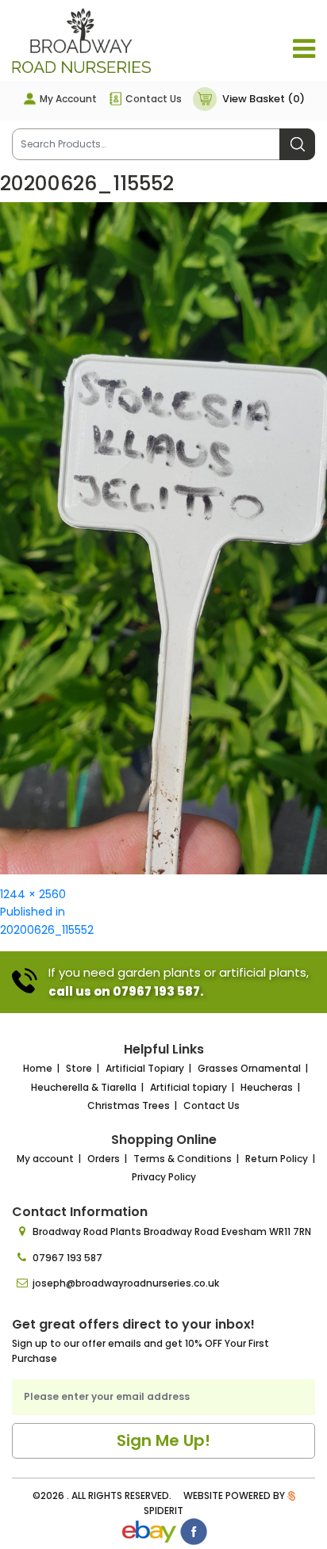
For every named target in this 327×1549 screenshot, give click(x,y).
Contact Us (153, 98)
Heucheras (266, 1087)
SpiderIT (163, 1510)
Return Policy (276, 1158)
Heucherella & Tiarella (84, 1087)
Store (79, 1068)
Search (297, 144)
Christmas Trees (128, 1105)
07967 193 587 (67, 1257)
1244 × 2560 (33, 894)
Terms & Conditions (182, 1158)
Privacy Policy (164, 1177)
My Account (68, 98)
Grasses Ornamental (249, 1068)
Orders (103, 1158)
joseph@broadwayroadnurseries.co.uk (126, 1283)
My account (45, 1158)
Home (37, 1068)
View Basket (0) (263, 98)
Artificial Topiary (145, 1068)
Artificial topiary (188, 1087)
